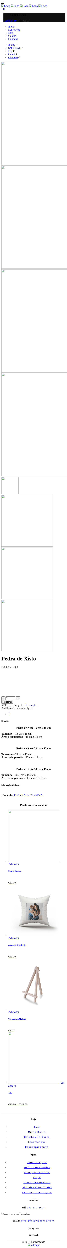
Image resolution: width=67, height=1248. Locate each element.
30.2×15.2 (36, 795)
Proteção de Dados (37, 1172)
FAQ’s (37, 1177)
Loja (37, 1127)
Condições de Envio (37, 1182)
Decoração (30, 705)
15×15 (17, 795)
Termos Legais (37, 1162)
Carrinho (8, 20)
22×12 (25, 795)
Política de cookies (37, 1167)
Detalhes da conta (37, 1137)
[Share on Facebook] (9, 714)
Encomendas (37, 1142)
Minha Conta (37, 1132)
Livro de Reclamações (37, 1187)
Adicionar (7, 702)
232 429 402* (36, 1207)
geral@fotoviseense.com (37, 1220)
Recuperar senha (37, 1146)
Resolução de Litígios (37, 1192)
